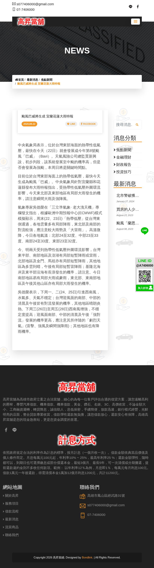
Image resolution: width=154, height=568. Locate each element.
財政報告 (123, 164)
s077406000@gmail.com (35, 4)
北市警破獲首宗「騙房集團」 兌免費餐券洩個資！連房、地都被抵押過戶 (129, 195)
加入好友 (143, 288)
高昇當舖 (31, 21)
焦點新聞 (46, 79)
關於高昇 (12, 495)
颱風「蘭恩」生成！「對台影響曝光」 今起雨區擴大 (129, 223)
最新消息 (32, 79)
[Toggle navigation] (135, 21)
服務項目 (12, 503)
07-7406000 (26, 9)
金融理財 (123, 157)
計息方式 (77, 440)
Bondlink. (87, 557)
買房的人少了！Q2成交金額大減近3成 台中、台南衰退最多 (129, 209)
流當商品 (12, 527)
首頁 (21, 79)
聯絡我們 (12, 535)
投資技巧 (123, 172)
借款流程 (12, 511)
